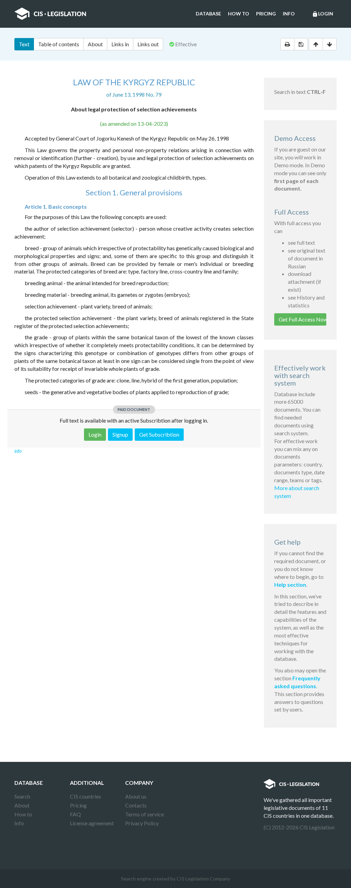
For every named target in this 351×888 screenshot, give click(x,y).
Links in (120, 44)
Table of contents (58, 44)
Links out (148, 44)
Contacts (136, 805)
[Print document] (287, 44)
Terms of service (144, 814)
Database (208, 13)
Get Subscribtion (159, 434)
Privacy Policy (142, 823)
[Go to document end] (330, 44)
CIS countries (85, 796)
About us (135, 796)
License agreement (92, 823)
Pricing (266, 13)
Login (322, 14)
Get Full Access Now (303, 319)
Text (24, 44)
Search (22, 796)
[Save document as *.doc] (301, 44)
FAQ (75, 814)
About (95, 44)
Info (289, 13)
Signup (120, 434)
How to (238, 13)
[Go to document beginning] (316, 44)
